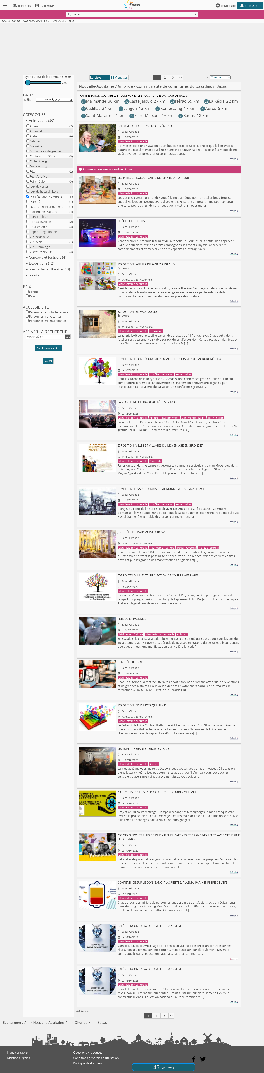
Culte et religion (40, 161)
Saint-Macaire (97, 115)
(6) (71, 136)
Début (28, 100)
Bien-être (36, 146)
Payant (33, 296)
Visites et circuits (41, 252)
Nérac (178, 101)
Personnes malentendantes (48, 321)
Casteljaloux (138, 101)
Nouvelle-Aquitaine (96, 86)
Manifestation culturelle (46, 197)
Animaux (36, 126)
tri (208, 77)
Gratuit (34, 292)
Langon (128, 108)
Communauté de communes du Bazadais (174, 86)
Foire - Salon (38, 181)
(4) (71, 212)
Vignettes (119, 77)
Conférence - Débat (43, 156)
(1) (71, 202)
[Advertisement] (132, 48)
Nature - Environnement (46, 207)
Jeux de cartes (39, 187)
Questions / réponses (87, 1052)
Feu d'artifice (38, 176)
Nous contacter (17, 1052)
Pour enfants (38, 227)
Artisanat (36, 131)
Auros (209, 108)
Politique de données (87, 1063)
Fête (33, 171)
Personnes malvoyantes (45, 316)
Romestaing (169, 108)
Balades (35, 141)
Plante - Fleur (39, 217)
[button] (48, 349)
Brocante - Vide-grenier (45, 151)
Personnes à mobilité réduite (48, 312)
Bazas (102, 1022)
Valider (48, 361)
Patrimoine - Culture (43, 212)
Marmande (94, 101)
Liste (95, 77)
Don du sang (38, 166)
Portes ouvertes (41, 222)
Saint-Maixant (145, 115)
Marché (35, 202)
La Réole (214, 101)
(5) (71, 156)
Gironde (125, 86)
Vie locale (36, 242)
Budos (187, 115)
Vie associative (40, 237)
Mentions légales (18, 1058)
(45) (70, 197)
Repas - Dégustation (43, 232)
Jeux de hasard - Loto (44, 192)
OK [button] (68, 337)
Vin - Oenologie (40, 247)
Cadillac (91, 108)
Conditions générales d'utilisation (96, 1058)
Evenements (13, 1022)
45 (163, 1067)
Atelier (34, 136)
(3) (71, 181)
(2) (71, 126)
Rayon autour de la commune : (43, 77)
